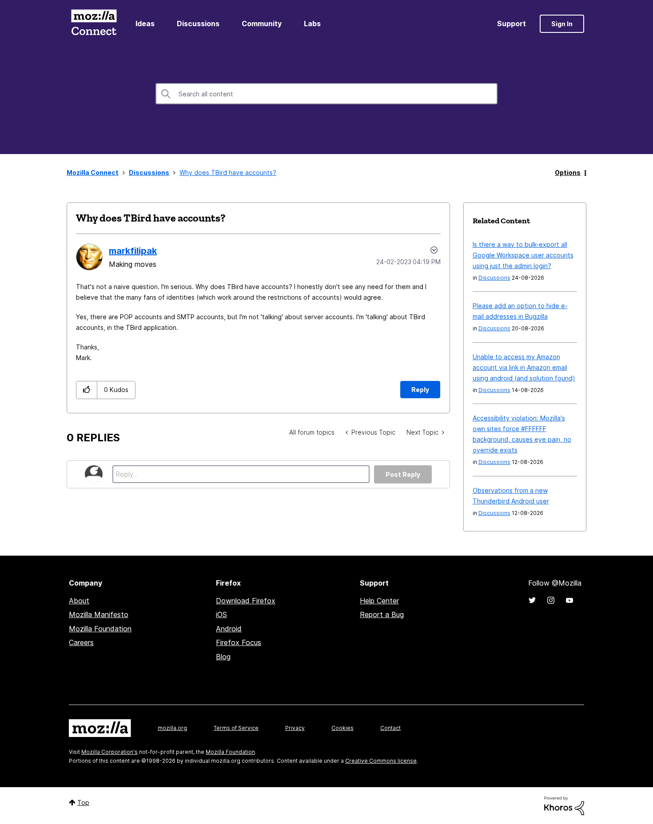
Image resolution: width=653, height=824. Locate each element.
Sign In (562, 24)
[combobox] (326, 93)
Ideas (145, 23)
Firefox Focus (238, 642)
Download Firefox (245, 600)
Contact (390, 728)
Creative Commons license (381, 760)
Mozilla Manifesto (98, 614)
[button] (86, 390)
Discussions (198, 23)
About (79, 600)
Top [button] (83, 802)
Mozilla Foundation (100, 628)
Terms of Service (236, 728)
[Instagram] (551, 600)
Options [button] (568, 172)
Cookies (342, 728)
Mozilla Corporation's (109, 752)
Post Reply (403, 474)
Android (229, 628)
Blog (223, 656)
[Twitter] (532, 600)
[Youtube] (569, 600)
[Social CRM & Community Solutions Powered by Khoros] (564, 805)
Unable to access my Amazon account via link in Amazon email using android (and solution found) (524, 367)
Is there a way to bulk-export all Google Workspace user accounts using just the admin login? (523, 255)
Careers (81, 642)
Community (262, 23)
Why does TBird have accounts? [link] (227, 172)
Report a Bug (382, 614)
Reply (420, 389)
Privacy (295, 728)
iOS (221, 614)
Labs (312, 23)
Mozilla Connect (94, 23)
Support (511, 23)
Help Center (379, 600)
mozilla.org (172, 728)
